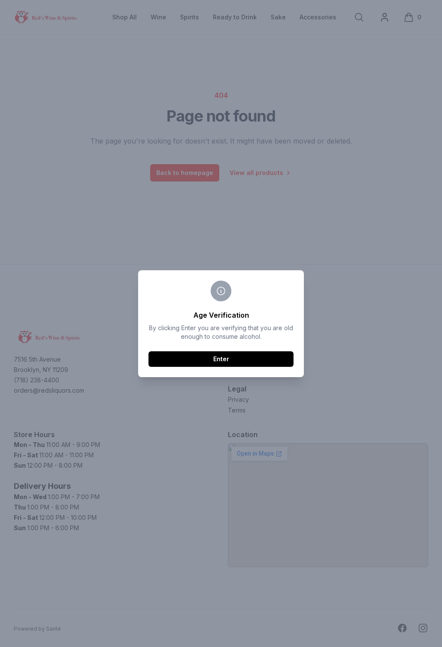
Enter (221, 359)
